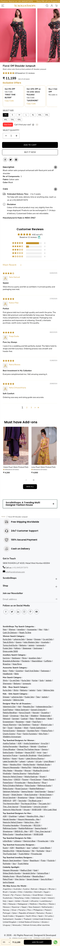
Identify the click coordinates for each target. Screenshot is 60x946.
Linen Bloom (49, 761)
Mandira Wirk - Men (35, 816)
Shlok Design (16, 794)
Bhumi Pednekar (23, 876)
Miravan (27, 770)
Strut (48, 850)
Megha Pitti (26, 767)
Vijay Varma (20, 879)
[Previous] (26, 480)
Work (26, 727)
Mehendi (6, 718)
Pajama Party (47, 730)
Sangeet (15, 718)
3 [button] (31, 407)
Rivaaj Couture (21, 788)
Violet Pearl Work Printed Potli (15, 467)
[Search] (47, 5)
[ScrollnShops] (25, 5)
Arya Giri (44, 743)
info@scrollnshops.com (15, 572)
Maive (5, 764)
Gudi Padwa (8, 709)
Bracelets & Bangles (11, 661)
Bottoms (23, 645)
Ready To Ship (25, 632)
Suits (41, 680)
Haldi (28, 721)
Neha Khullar (33, 773)
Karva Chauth (24, 712)
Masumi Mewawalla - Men (29, 819)
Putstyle (51, 860)
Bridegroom (41, 718)
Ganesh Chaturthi (38, 709)
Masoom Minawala (10, 870)
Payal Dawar (35, 779)
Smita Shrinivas (42, 797)
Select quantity (11, 130)
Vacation (18, 727)
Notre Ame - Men (31, 822)
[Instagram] (24, 612)
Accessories (32, 629)
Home (3, 517)
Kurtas (35, 680)
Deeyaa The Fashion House (28, 749)
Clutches (19, 670)
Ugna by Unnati (40, 806)
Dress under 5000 (10, 651)
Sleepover (21, 730)
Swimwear (37, 648)
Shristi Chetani (45, 794)
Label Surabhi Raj (10, 761)
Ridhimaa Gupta (44, 785)
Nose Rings (17, 664)
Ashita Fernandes (10, 746)
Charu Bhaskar (9, 749)
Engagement (8, 721)
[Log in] (51, 5)
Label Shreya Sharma (35, 758)
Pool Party (36, 721)
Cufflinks (47, 661)
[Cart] (56, 5)
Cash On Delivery (10, 632)
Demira (45, 749)
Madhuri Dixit (26, 870)
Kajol (35, 870)
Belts (16, 673)
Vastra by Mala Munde (12, 809)
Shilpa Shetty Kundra (12, 873)
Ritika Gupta (8, 788)
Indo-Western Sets (31, 642)
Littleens (17, 841)
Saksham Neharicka (11, 791)
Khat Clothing (44, 755)
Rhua (44, 782)
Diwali (5, 715)
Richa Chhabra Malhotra (13, 785)
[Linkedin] (18, 612)
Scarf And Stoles (32, 670)
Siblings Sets (48, 690)
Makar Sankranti (22, 709)
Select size (8, 110)
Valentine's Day (9, 706)
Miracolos (18, 770)
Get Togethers (24, 724)
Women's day (46, 724)
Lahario (30, 761)
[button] (9, 73)
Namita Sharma (19, 773)
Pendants (25, 661)
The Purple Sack (9, 853)
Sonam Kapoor (33, 879)
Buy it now (30, 152)
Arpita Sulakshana (31, 743)
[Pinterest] (16, 159)
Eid (4, 727)
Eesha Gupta (8, 752)
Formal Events (9, 730)
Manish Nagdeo (9, 819)
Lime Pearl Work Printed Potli (43, 467)
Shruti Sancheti (9, 797)
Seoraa (51, 791)
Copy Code (9, 100)
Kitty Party (43, 733)
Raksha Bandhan (10, 712)
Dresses (37, 639)
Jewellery (21, 629)
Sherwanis (7, 683)
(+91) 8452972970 (20, 567)
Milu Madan (8, 770)
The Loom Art (44, 803)
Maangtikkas (37, 661)
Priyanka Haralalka (11, 825)
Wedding (34, 715)
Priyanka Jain (20, 782)
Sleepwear (26, 648)
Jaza (44, 752)
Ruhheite (40, 850)
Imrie (39, 752)
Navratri (35, 712)
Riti (33, 850)
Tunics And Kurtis (10, 645)
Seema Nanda (27, 791)
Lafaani (22, 761)
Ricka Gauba (30, 785)
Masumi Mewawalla (11, 767)
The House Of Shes (28, 803)
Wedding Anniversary (12, 736)
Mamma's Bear (29, 841)
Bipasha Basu (38, 876)
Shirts (5, 680)
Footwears (45, 670)
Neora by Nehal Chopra (12, 776)
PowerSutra (8, 782)
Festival (35, 724)
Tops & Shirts (8, 642)
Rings (24, 658)
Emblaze (19, 752)
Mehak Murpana (39, 767)
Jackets (31, 645)
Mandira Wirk (15, 764)
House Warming (9, 724)
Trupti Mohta (23, 853)
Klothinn (6, 758)
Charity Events (9, 733)
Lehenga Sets (19, 639)
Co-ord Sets (48, 639)
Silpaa (31, 797)
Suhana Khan (42, 873)
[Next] (33, 480)
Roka (32, 718)
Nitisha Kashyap (31, 776)
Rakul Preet (8, 879)
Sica (14, 863)
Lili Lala (38, 761)
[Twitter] (10, 159)
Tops (38, 697)
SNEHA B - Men (21, 831)
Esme (25, 860)
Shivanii (6, 794)
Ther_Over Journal (10, 806)
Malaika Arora (8, 876)
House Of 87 (30, 752)
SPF (14, 800)
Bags (5, 670)
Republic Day (28, 706)
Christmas (14, 715)
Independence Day (44, 706)
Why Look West (50, 809)
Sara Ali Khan (46, 879)
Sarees (29, 639)
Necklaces (16, 658)
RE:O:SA (37, 825)
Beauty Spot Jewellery (12, 860)
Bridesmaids (45, 715)
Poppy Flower (49, 779)
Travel (10, 727)
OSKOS (17, 779)
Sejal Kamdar (40, 791)
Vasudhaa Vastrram (23, 834)
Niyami (42, 776)
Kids (46, 629)
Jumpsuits (40, 645)
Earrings (6, 658)
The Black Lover (34, 800)
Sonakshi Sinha (29, 873)
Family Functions (30, 733)
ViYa (52, 841)
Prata (43, 860)
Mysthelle (7, 773)
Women (12, 629)
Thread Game (26, 806)
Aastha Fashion (9, 743)
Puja (19, 733)
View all (30, 487)
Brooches (6, 664)
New (5, 629)
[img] (8, 273)
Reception (20, 721)
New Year (24, 715)
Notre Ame (7, 779)
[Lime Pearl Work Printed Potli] (44, 446)
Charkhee (42, 746)
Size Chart (8, 124)
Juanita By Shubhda (28, 755)
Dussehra (45, 712)
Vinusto (26, 809)
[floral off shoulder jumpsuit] (18, 35)
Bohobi (33, 746)
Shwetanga (22, 797)
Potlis (11, 670)
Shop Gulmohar (31, 794)
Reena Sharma (34, 782)
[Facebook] (5, 159)
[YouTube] (36, 612)
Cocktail (24, 718)
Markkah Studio (43, 764)
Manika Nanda (29, 764)
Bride (50, 718)
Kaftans (17, 648)
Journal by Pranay (10, 755)
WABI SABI (36, 809)
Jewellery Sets (35, 658)
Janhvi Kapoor (8, 882)
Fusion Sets (7, 648)
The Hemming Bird (11, 803)
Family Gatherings (37, 727)
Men (40, 629)
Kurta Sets (7, 639)
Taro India (22, 800)
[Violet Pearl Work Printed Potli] (16, 446)
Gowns (18, 642)
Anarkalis (45, 642)
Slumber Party (33, 730)
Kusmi (21, 758)
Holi (19, 706)
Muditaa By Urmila (41, 770)
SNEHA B (7, 800)
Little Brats (7, 841)
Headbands (7, 673)
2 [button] (26, 407)
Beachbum (23, 746)
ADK (19, 743)
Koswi (14, 758)
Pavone (25, 779)
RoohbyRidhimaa (36, 788)
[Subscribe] (56, 599)
